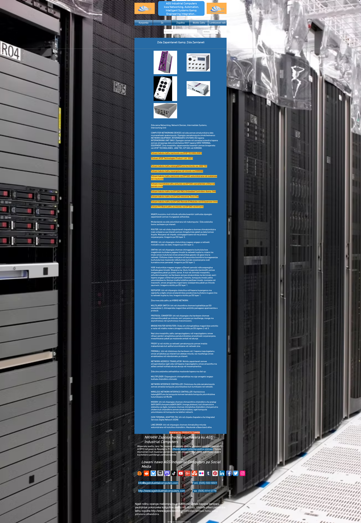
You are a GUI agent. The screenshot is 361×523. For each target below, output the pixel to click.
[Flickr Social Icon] (201, 473)
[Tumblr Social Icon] (208, 473)
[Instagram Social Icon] (242, 473)
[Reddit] (146, 473)
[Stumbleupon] (194, 473)
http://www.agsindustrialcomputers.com (161, 490)
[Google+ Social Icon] (187, 473)
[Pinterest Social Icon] (215, 473)
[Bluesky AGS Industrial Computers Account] (153, 473)
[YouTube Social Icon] (181, 473)
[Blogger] (139, 473)
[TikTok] (174, 473)
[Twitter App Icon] (235, 473)
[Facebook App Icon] (229, 473)
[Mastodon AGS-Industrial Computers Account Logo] (167, 473)
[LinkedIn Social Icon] (222, 473)
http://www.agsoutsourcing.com (169, 510)
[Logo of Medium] (160, 473)
